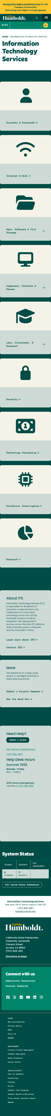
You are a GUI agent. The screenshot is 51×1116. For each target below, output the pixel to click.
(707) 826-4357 (14, 754)
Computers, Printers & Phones (21, 288)
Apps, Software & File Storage (21, 231)
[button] (37, 18)
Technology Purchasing (21, 452)
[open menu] (46, 18)
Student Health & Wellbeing (21, 1094)
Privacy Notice (15, 1026)
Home (5, 37)
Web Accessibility (16, 1022)
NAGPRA (11, 1038)
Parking (11, 1082)
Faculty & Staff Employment (21, 1050)
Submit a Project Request (23, 691)
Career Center (14, 1062)
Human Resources (15, 1058)
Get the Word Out (17, 699)
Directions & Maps (16, 956)
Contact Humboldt (17, 986)
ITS (6, 25)
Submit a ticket (17, 740)
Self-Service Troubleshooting (20, 749)
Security (12, 399)
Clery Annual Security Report (22, 1098)
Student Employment (17, 1054)
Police (11, 1086)
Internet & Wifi (17, 176)
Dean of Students (16, 1074)
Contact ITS (14, 647)
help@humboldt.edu (25, 912)
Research (12, 559)
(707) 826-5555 (25, 786)
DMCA (10, 1030)
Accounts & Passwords (20, 122)
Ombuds (11, 1102)
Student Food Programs (18, 1090)
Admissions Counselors (20, 980)
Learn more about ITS (20, 639)
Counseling (13, 1078)
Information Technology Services (25, 902)
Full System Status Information (22, 885)
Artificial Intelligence (22, 506)
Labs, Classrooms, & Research (19, 344)
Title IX (12, 1034)
